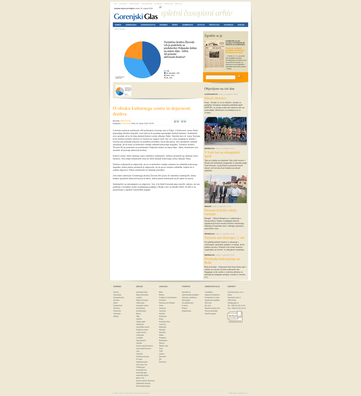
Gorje (161, 306)
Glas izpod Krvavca (143, 349)
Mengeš (162, 330)
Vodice (161, 354)
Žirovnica (162, 362)
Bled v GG (140, 378)
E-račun (185, 306)
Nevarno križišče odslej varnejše (220, 212)
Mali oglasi (186, 300)
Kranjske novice (142, 306)
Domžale (162, 300)
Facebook (123, 4)
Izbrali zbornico (215, 98)
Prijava (184, 308)
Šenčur (162, 343)
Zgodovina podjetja (212, 300)
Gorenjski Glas (142, 292)
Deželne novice (142, 330)
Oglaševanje (147, 4)
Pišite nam (168, 4)
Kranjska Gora (164, 322)
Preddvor (162, 338)
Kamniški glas (141, 373)
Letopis (139, 298)
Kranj (161, 319)
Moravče (162, 332)
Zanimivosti (187, 25)
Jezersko (162, 311)
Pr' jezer (139, 359)
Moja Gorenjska (142, 295)
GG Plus (201, 25)
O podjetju (209, 292)
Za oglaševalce (188, 303)
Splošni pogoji (210, 314)
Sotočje (139, 343)
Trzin (161, 349)
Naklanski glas (142, 362)
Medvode (162, 327)
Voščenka (140, 324)
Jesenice (162, 308)
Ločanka (139, 338)
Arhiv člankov (120, 29)
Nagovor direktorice (212, 295)
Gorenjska (131, 25)
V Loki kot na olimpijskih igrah (222, 154)
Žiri (160, 359)
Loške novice (141, 332)
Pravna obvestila (211, 311)
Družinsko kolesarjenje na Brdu (222, 260)
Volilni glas (140, 303)
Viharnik (139, 354)
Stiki (137, 316)
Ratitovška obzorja (143, 383)
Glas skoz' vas (141, 365)
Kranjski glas (141, 311)
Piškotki (178, 4)
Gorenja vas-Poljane (167, 303)
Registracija (186, 311)
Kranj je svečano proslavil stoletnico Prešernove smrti (235, 50)
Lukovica (162, 324)
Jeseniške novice (142, 327)
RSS (115, 4)
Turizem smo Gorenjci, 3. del (224, 237)
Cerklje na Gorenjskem (168, 298)
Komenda (163, 316)
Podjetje (158, 4)
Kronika (164, 25)
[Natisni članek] (185, 121)
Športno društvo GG (212, 308)
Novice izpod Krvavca (144, 346)
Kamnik (162, 314)
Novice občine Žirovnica (145, 381)
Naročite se (186, 292)
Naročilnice (134, 4)
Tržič (161, 351)
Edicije (241, 25)
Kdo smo (208, 303)
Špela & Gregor (142, 300)
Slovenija (228, 25)
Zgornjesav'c (141, 340)
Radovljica (163, 340)
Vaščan (139, 319)
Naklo (161, 335)
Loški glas (140, 335)
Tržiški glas (140, 367)
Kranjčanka (140, 308)
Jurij (137, 351)
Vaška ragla (140, 322)
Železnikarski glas (143, 386)
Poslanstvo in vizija (212, 298)
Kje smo (208, 306)
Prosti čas (214, 25)
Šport (175, 25)
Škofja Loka (163, 346)
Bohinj (161, 295)
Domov (118, 25)
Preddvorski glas (142, 357)
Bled (161, 292)
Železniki (162, 357)
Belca (138, 314)
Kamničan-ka (141, 370)
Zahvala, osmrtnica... (190, 298)
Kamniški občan (142, 375)
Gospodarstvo (148, 25)
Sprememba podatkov (190, 295)
